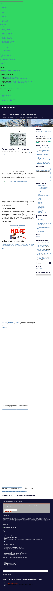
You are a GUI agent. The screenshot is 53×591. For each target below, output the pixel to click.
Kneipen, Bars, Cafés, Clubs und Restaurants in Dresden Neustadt (13, 36)
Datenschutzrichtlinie (7, 505)
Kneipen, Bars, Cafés (41, 206)
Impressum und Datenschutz (7, 95)
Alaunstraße (4, 491)
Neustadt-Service (3, 24)
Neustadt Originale (5, 20)
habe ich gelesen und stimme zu (11, 507)
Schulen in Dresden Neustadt (7, 37)
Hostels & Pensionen (41, 204)
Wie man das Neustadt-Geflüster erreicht (7, 59)
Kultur (3, 12)
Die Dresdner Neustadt (4, 45)
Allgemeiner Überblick (42, 185)
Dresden (8, 491)
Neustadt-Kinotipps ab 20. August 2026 (11, 77)
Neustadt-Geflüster (8, 107)
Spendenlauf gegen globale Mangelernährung (11, 548)
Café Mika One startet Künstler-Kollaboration (11, 547)
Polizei (3, 6)
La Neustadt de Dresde (6, 47)
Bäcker (39, 194)
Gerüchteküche (4, 15)
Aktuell (1, 3)
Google (30, 152)
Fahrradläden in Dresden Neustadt (8, 30)
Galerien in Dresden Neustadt (7, 34)
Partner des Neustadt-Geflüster (5, 55)
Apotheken (40, 191)
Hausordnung (4, 93)
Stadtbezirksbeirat (5, 7)
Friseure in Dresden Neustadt (7, 33)
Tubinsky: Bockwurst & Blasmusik (44, 258)
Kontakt (1, 54)
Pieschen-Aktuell (39, 539)
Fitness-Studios (40, 196)
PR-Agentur (6, 536)
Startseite (1, 2)
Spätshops (40, 202)
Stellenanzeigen (3, 62)
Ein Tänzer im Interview (7, 495)
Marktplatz (2, 63)
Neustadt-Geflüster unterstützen (6, 52)
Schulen (39, 200)
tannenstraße (25, 491)
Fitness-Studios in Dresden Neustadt (8, 32)
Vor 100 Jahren (4, 17)
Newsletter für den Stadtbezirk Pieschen (10, 537)
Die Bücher (2, 56)
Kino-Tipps (4, 16)
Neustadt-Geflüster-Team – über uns (8, 97)
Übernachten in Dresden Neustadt (8, 41)
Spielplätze (40, 203)
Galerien (39, 199)
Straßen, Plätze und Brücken (7, 42)
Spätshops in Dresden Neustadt (7, 38)
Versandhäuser (6, 538)
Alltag (1, 9)
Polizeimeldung (19, 491)
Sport (3, 13)
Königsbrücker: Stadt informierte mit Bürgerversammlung (16, 78)
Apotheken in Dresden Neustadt (7, 26)
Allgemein (2, 64)
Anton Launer (11, 151)
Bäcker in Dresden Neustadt (7, 29)
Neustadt (11, 491)
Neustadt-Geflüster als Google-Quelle (43, 170)
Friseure (39, 198)
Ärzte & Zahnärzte (41, 193)
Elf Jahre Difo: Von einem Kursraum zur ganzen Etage (12, 553)
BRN (2, 19)
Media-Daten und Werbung (5, 58)
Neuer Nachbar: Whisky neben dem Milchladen (11, 552)
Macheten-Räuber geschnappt (43, 250)
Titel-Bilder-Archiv (5, 21)
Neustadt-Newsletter (5, 101)
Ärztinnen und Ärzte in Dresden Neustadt (9, 28)
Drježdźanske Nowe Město (6, 50)
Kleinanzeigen (2, 60)
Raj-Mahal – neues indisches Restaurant (26, 495)
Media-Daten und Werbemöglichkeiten (9, 99)
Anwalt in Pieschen (7, 533)
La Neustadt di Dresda (43, 189)
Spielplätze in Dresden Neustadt (7, 39)
